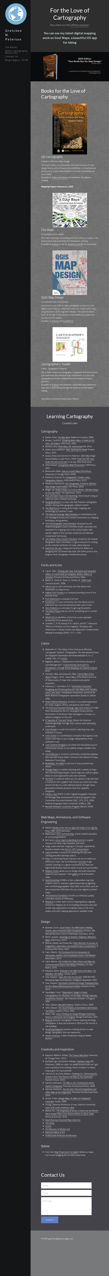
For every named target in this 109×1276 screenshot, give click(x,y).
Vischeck (49, 777)
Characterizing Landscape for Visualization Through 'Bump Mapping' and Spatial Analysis (71, 665)
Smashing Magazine (54, 1027)
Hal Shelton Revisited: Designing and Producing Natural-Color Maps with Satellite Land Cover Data (71, 687)
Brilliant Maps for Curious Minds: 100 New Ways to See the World (72, 489)
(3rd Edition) (85, 469)
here (63, 758)
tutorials (82, 860)
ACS (58, 832)
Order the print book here (56, 460)
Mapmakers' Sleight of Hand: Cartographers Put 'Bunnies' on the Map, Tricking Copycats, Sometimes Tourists (71, 993)
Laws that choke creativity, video (59, 1106)
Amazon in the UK (75, 242)
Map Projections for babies (66, 1150)
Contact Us (11, 56)
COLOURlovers (51, 752)
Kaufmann (90, 1012)
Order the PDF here (85, 457)
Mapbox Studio (52, 869)
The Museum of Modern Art (57, 1127)
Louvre (48, 1124)
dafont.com (50, 584)
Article (64, 656)
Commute (65, 832)
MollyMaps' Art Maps (54, 761)
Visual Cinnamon (52, 1034)
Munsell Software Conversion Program (62, 804)
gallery (75, 872)
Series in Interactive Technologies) (70, 1014)
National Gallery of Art (55, 1130)
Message (47, 1199)
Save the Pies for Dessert (70, 975)
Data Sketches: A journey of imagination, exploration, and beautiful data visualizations (71, 943)
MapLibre (49, 900)
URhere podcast (79, 23)
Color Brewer (51, 727)
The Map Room (52, 506)
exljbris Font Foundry (54, 591)
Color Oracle (50, 734)
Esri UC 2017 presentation (77, 847)
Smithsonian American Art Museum (61, 1133)
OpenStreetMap (52, 878)
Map (72, 832)
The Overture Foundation (56, 894)
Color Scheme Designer (55, 743)
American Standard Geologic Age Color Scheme (70, 706)
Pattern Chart (51, 792)
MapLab (48, 1018)
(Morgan (82, 1012)
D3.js (47, 857)
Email (45, 1191)
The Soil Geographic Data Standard (60, 522)
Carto (47, 850)
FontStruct (50, 600)
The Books (11, 47)
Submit (50, 1218)
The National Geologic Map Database (61, 512)
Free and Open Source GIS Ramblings (61, 494)
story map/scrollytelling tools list (70, 838)
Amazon (55, 242)
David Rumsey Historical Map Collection (62, 1118)
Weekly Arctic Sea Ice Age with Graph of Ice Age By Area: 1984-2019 (71, 828)
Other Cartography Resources (16, 51)
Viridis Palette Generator (56, 700)
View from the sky (53, 546)
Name (45, 1183)
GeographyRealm (52, 500)
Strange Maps (51, 767)
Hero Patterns (51, 606)
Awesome (54, 597)
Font (47, 597)
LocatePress (68, 319)
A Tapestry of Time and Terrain (58, 718)
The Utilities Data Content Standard (61, 537)
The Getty (49, 1121)
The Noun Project (53, 609)
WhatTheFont (51, 615)
